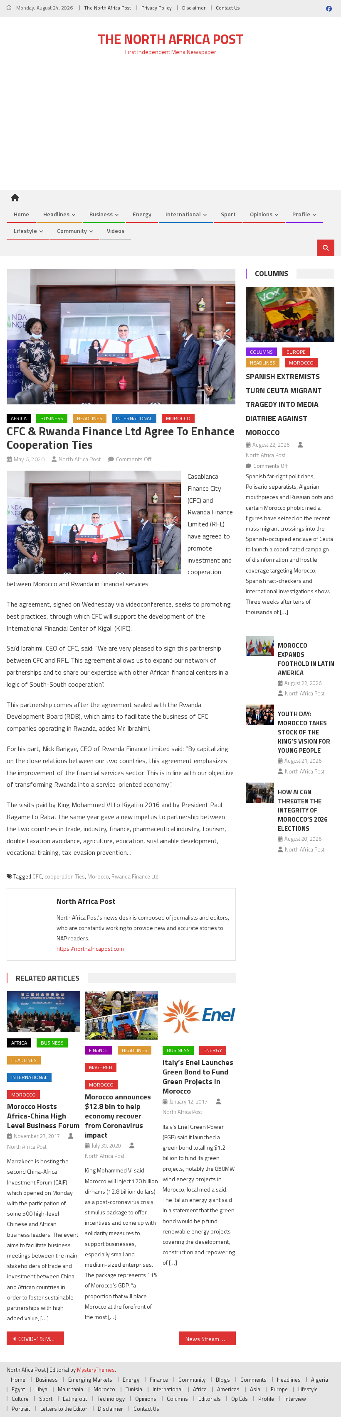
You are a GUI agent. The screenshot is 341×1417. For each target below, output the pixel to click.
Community (72, 230)
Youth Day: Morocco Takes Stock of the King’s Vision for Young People (304, 732)
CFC (37, 876)
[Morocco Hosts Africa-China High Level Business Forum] (43, 1011)
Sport (228, 214)
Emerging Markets (90, 1379)
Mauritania (70, 1389)
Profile (301, 214)
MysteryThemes (96, 1370)
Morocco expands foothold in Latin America (306, 659)
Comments (253, 1379)
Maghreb (100, 1067)
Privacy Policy (156, 8)
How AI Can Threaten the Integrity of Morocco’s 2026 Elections (302, 810)
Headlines (56, 214)
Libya (41, 1389)
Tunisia (134, 1389)
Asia (255, 1389)
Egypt (18, 1389)
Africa (19, 418)
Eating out (75, 1399)
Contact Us (228, 8)
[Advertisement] (170, 127)
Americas (228, 1389)
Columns (271, 273)
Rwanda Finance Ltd (134, 876)
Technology (111, 1399)
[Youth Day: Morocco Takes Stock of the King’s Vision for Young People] (260, 715)
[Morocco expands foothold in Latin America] (260, 646)
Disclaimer (193, 8)
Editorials (209, 1399)
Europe (296, 352)
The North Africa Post (107, 8)
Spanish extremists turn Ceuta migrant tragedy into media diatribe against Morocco (284, 404)
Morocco (178, 418)
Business (101, 214)
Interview (295, 1399)
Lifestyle (25, 230)
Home (21, 214)
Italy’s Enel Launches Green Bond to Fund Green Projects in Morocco (198, 1076)
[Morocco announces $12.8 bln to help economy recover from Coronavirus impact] (121, 1015)
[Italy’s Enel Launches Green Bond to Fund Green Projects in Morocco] (199, 1015)
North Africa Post (80, 459)
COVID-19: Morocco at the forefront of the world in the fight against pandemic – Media (41, 1338)
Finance (98, 1050)
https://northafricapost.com (90, 948)
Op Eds (239, 1399)
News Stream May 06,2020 (210, 1338)
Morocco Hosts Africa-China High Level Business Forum (43, 1116)
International (183, 214)
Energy (142, 214)
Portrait (21, 1409)
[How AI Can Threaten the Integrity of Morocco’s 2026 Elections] (260, 793)
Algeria (319, 1379)
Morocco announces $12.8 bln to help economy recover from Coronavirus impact (118, 1115)
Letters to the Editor (63, 1409)
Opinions (261, 214)
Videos (115, 230)
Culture (20, 1399)
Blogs (223, 1379)
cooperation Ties (64, 876)
